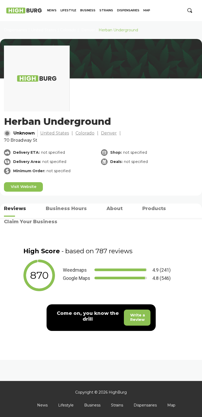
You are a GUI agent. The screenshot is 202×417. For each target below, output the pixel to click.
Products (154, 208)
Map (146, 10)
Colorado (68, 30)
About (115, 208)
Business (87, 10)
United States (54, 133)
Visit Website (23, 186)
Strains (106, 10)
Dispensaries (128, 10)
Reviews (15, 208)
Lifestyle (68, 10)
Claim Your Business (30, 222)
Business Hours (66, 208)
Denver (88, 30)
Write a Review (137, 317)
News (52, 10)
